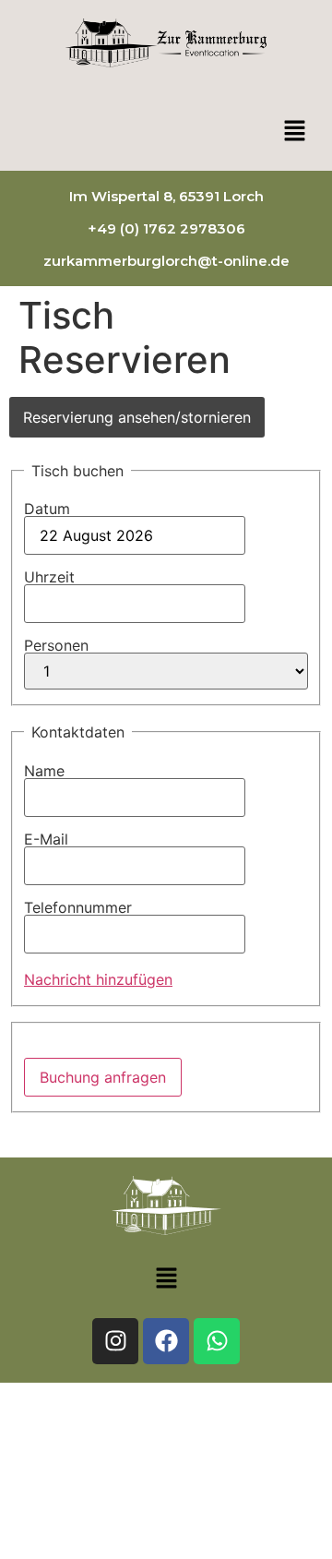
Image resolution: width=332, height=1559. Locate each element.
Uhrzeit (49, 577)
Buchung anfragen (103, 1077)
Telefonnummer (78, 907)
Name (44, 770)
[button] (295, 131)
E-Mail (46, 839)
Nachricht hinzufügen (98, 979)
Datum (47, 508)
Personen (56, 645)
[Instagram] (115, 1341)
